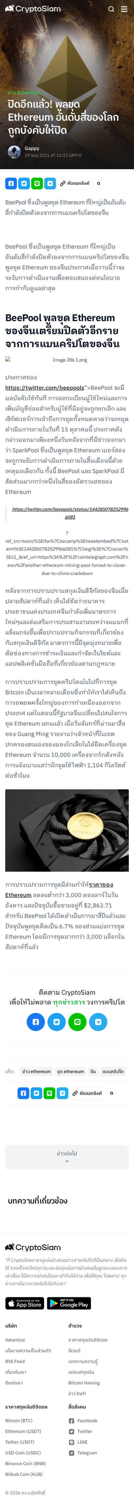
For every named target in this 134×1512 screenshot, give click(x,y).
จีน (93, 1071)
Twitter (84, 1431)
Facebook (87, 1420)
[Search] (111, 9)
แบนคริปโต (113, 1071)
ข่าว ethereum (36, 1071)
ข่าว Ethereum (24, 93)
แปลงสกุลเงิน (81, 1372)
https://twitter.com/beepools (44, 388)
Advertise (15, 1340)
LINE (82, 1442)
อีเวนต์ (74, 1350)
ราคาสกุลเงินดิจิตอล (87, 1340)
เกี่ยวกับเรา (15, 1372)
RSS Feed (15, 1361)
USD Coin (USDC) (23, 1453)
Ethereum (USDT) (23, 1431)
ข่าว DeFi (77, 1393)
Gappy (32, 149)
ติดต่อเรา (14, 1383)
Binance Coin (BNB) (25, 1463)
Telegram (87, 1453)
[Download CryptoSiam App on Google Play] (69, 1303)
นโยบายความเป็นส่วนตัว (28, 1350)
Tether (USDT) (19, 1442)
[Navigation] (124, 9)
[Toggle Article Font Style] (98, 183)
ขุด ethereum (70, 1071)
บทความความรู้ (83, 1361)
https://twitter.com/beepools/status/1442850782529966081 (70, 513)
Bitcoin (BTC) (19, 1420)
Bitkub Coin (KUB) (24, 1474)
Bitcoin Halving (84, 1383)
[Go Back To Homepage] (32, 9)
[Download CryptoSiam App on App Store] (24, 1303)
